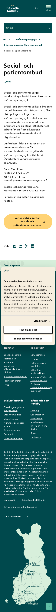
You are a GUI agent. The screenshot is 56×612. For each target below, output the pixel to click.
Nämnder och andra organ (14, 424)
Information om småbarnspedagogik (23, 45)
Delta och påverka (13, 439)
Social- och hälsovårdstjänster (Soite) (13, 369)
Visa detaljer (40, 321)
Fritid (6, 385)
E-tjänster (35, 359)
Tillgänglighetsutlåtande (32, 500)
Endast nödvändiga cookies (28, 338)
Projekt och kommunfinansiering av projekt (41, 387)
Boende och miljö (12, 355)
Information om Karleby (38, 427)
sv (36, 9)
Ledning (34, 411)
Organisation (37, 415)
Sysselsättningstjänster (15, 377)
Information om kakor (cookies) (20, 507)
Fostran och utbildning (10, 360)
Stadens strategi (12, 430)
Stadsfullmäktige (12, 415)
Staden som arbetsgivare (36, 420)
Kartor (33, 433)
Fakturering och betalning (38, 364)
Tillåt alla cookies (28, 330)
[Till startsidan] (13, 8)
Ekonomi (8, 435)
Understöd (36, 438)
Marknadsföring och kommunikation (41, 379)
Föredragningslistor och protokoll (14, 409)
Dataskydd (9, 500)
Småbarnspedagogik (26, 40)
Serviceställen (37, 355)
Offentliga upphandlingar (38, 371)
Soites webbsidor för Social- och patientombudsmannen (27, 222)
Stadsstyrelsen (11, 419)
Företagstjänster (12, 381)
